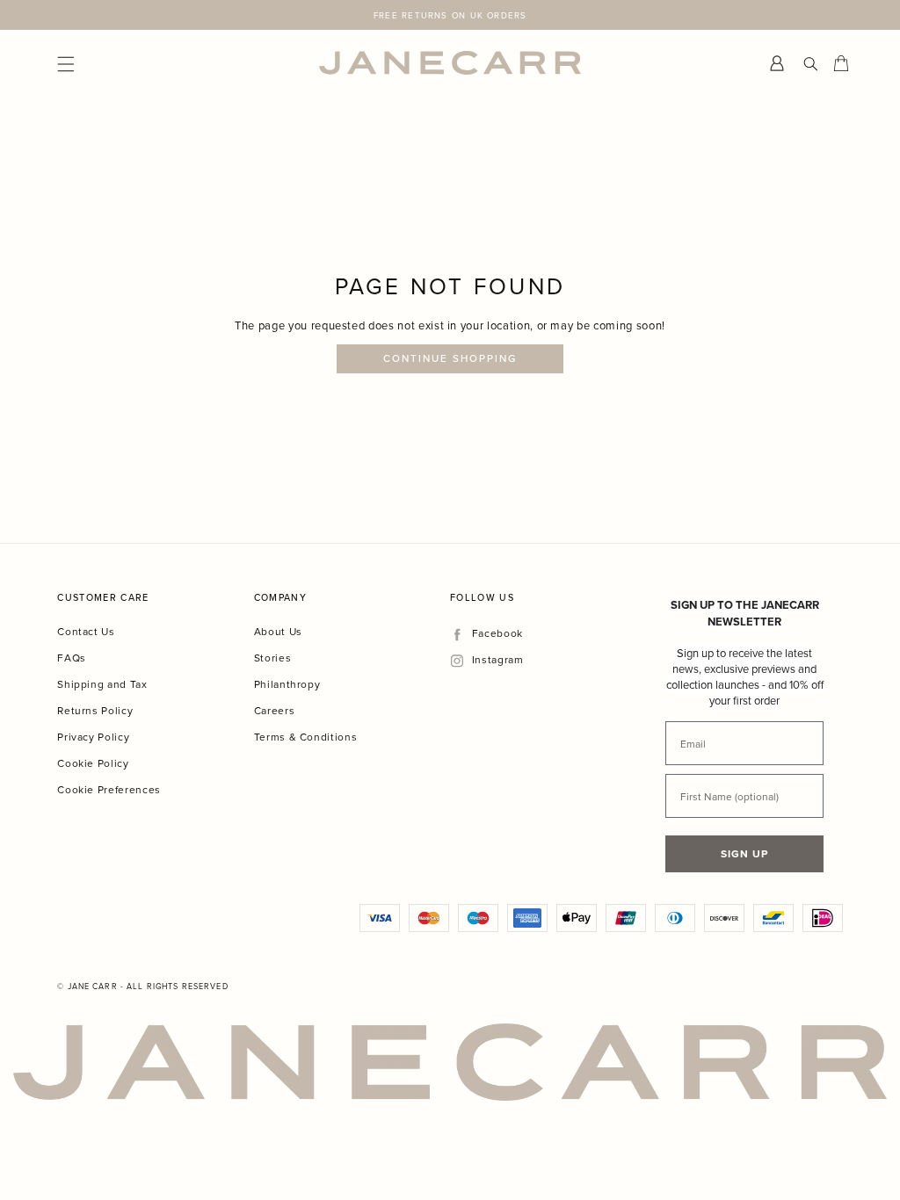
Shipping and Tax (102, 683)
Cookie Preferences (109, 789)
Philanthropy (287, 683)
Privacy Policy (93, 736)
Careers (274, 710)
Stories (273, 657)
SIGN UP (744, 853)
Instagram (497, 660)
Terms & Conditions (306, 736)
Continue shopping (450, 358)
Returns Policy (95, 710)
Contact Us (86, 631)
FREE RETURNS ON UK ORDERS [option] (450, 15)
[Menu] (188, 63)
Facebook (497, 633)
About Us (278, 631)
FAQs (71, 657)
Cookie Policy (92, 762)
